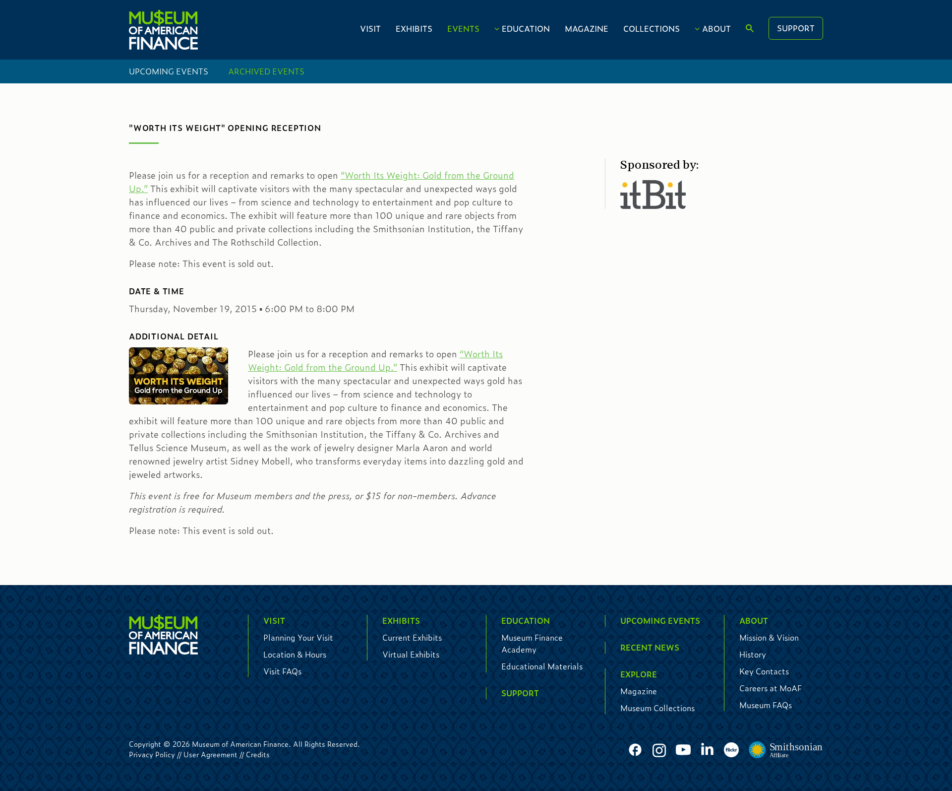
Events (463, 28)
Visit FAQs (282, 671)
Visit (370, 28)
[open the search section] (750, 29)
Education (526, 28)
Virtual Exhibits (410, 654)
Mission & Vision (769, 637)
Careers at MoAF (770, 688)
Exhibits (414, 28)
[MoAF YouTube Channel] (683, 750)
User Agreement (210, 754)
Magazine (586, 28)
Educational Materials (542, 666)
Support (796, 28)
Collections (651, 28)
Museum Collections (657, 708)
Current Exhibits (412, 637)
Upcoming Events (168, 71)
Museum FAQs (765, 705)
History (752, 654)
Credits (258, 754)
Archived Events (266, 71)
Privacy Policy (152, 754)
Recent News (649, 647)
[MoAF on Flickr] (731, 750)
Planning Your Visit (298, 637)
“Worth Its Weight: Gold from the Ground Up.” (375, 360)
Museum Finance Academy (532, 643)
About (716, 28)
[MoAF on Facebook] (635, 750)
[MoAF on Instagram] (659, 750)
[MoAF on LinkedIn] (707, 748)
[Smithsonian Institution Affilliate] (786, 750)
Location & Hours (294, 654)
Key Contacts (764, 671)
